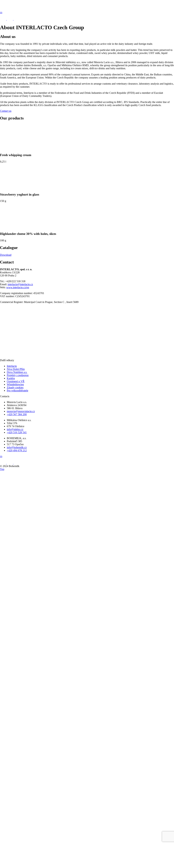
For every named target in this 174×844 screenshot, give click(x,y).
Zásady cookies (15, 387)
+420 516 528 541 (17, 432)
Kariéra (11, 378)
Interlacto (12, 366)
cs (1, 12)
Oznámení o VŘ (15, 381)
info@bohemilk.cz (17, 447)
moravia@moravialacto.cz (21, 411)
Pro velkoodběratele (17, 390)
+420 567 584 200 (17, 414)
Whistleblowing (15, 384)
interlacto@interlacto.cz (20, 284)
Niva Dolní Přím (16, 369)
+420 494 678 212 (17, 450)
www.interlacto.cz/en (17, 287)
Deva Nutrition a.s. (17, 372)
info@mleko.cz (15, 429)
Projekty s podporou (18, 375)
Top (2, 469)
